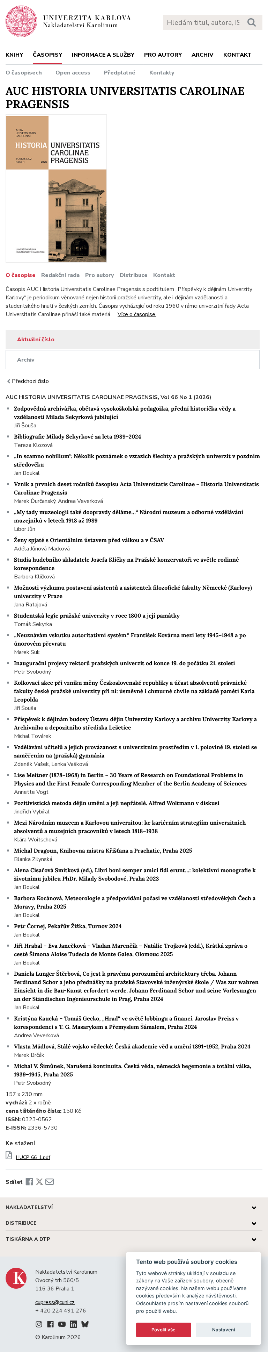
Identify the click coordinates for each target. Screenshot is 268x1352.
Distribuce (134, 275)
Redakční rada (60, 275)
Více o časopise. (137, 314)
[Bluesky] (85, 1325)
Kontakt (237, 55)
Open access (72, 73)
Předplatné (119, 73)
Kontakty (161, 73)
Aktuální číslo (35, 339)
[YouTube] (62, 1325)
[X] (39, 1182)
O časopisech (24, 73)
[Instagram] (39, 1325)
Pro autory (163, 55)
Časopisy (47, 55)
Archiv (203, 55)
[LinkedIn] (73, 1325)
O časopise (21, 275)
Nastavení (223, 1329)
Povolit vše (163, 1329)
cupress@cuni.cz (55, 1302)
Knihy (14, 55)
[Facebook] (29, 1182)
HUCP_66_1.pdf (33, 1157)
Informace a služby (103, 55)
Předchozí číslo (30, 381)
